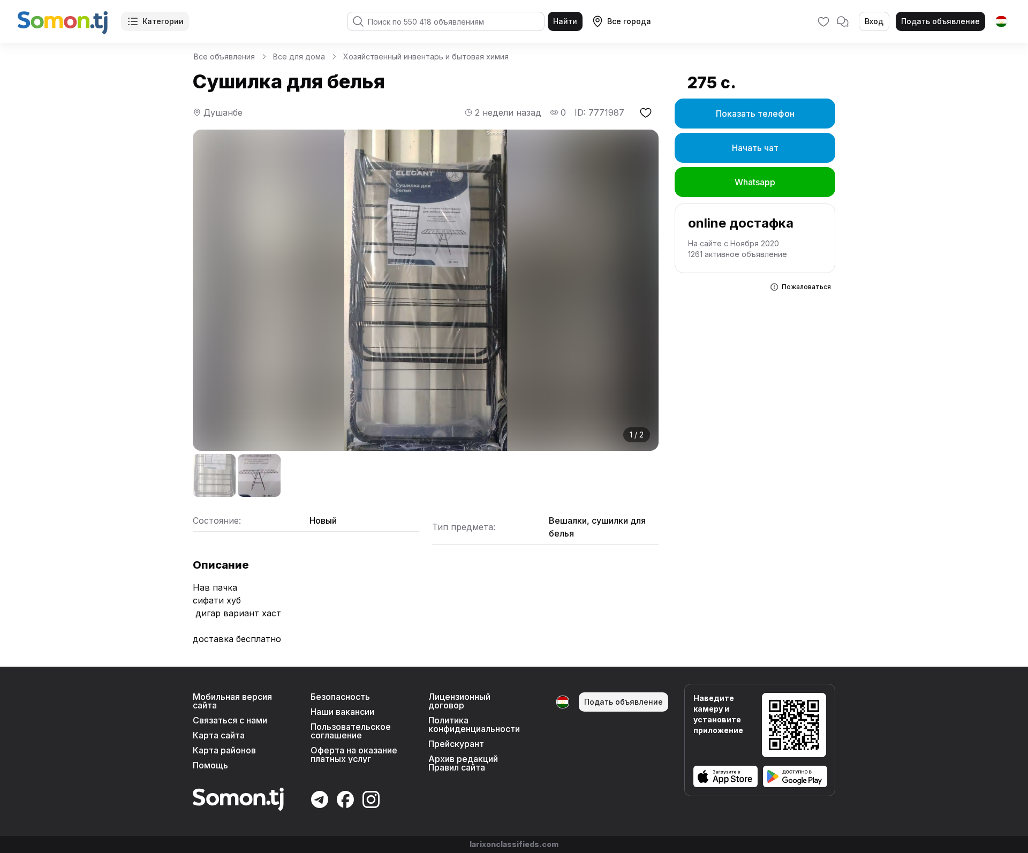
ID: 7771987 (599, 112)
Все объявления (224, 56)
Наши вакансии (342, 711)
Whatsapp (755, 182)
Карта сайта (219, 735)
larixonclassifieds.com (514, 844)
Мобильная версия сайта (232, 700)
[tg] (1001, 21)
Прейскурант (456, 743)
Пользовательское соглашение (351, 730)
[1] (214, 475)
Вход (874, 21)
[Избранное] (823, 21)
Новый (323, 520)
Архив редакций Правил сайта (463, 763)
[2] (259, 475)
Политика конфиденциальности (474, 724)
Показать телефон (755, 113)
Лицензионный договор (459, 700)
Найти (565, 21)
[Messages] (842, 21)
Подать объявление (940, 21)
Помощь (210, 765)
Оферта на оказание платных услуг (354, 754)
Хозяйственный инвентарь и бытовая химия (426, 56)
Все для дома (299, 56)
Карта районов (224, 750)
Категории (163, 21)
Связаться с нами (230, 720)
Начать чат (755, 147)
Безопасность (340, 696)
